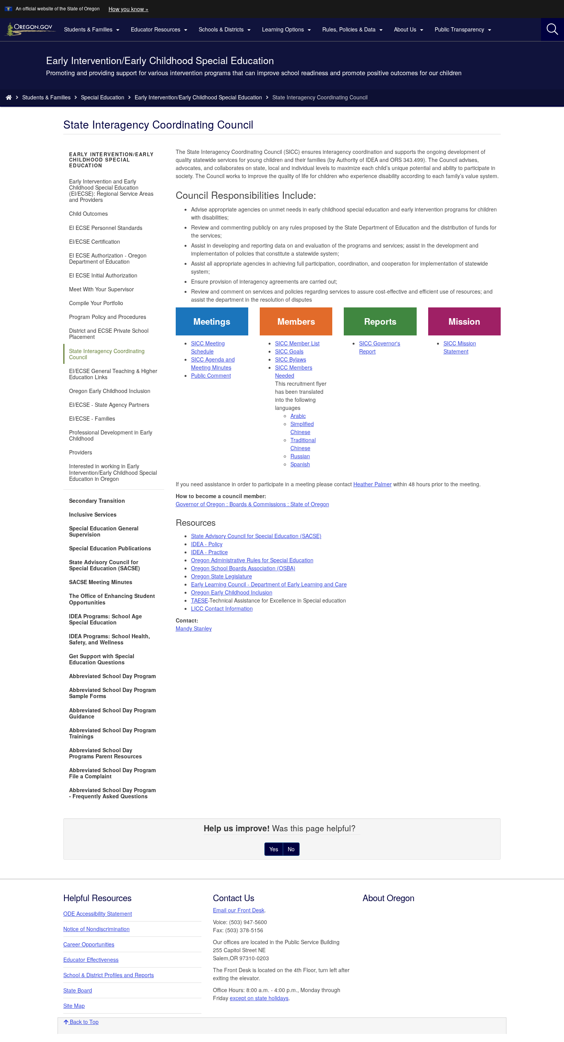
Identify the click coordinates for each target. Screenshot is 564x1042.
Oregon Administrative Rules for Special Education (252, 560)
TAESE (199, 600)
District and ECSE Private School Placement (108, 333)
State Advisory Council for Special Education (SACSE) (104, 565)
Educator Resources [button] (160, 29)
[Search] (552, 29)
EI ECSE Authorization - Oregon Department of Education (108, 258)
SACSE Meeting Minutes (100, 582)
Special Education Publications (110, 548)
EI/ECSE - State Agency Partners (109, 404)
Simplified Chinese (302, 428)
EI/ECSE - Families (92, 418)
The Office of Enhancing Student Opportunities (112, 599)
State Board (77, 990)
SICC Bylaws (290, 359)
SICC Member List (297, 343)
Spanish (300, 464)
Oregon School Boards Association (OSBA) (243, 568)
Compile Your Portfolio (96, 303)
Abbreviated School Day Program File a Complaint (112, 773)
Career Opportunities (88, 944)
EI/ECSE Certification (94, 241)
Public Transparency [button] (464, 29)
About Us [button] (409, 29)
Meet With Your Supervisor (101, 289)
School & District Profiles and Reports (108, 975)
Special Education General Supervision (104, 531)
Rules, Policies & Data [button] (353, 29)
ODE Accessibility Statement (97, 913)
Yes (273, 849)
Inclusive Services (93, 514)
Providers (80, 452)
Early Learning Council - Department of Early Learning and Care (269, 584)
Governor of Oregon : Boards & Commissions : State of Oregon (252, 504)
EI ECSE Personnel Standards (105, 227)
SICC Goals (289, 351)
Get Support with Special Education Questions (101, 659)
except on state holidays (259, 998)
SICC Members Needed (293, 371)
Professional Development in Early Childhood (110, 435)
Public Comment (211, 375)
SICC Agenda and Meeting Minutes (213, 363)
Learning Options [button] (287, 29)
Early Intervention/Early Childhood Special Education (198, 97)
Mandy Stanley (194, 628)
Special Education (102, 97)
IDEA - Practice (209, 552)
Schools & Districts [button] (226, 29)
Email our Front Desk (238, 910)
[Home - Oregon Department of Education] (9, 97)
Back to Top (83, 1021)
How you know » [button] (128, 9)
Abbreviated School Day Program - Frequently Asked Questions (112, 793)
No (291, 849)
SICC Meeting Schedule (208, 347)
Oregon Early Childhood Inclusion (109, 391)
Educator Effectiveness (91, 959)
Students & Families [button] (93, 29)
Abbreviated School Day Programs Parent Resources (105, 753)
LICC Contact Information (222, 608)
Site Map (74, 1005)
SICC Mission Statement (460, 347)
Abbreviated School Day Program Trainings (112, 733)
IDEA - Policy (207, 544)
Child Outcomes (88, 213)
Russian (300, 456)
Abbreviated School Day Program (112, 676)
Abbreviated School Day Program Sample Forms (112, 693)
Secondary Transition (97, 500)
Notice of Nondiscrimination (96, 929)
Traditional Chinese (303, 444)
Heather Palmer (372, 484)
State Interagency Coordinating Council (107, 354)
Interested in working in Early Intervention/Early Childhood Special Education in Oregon (113, 472)
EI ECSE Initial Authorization (103, 275)
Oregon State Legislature (221, 576)
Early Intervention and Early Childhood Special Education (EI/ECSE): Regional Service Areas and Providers (111, 190)
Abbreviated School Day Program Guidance (112, 713)
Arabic (298, 415)
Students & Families (46, 97)
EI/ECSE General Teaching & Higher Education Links (113, 374)
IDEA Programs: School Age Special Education (105, 619)
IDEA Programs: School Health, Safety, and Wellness (109, 639)
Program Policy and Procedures (107, 316)
